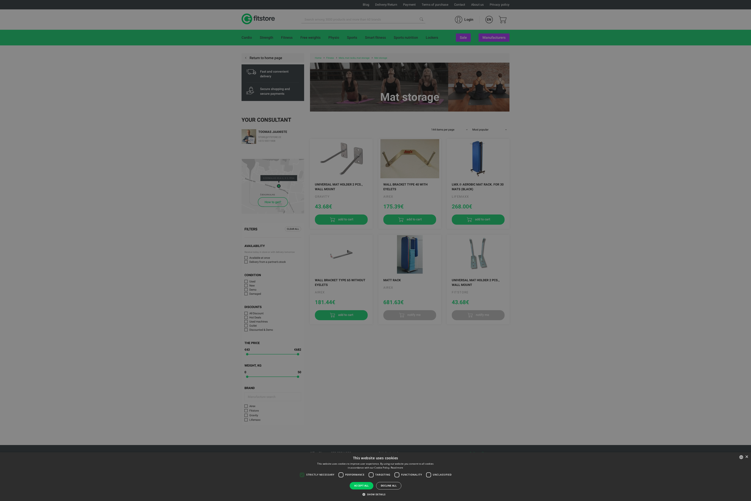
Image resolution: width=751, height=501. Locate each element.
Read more (397, 467)
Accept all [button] (361, 485)
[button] (375, 494)
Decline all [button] (389, 485)
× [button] (746, 456)
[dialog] (375, 250)
